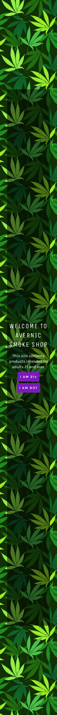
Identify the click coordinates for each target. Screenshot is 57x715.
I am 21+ (28, 377)
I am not (28, 388)
